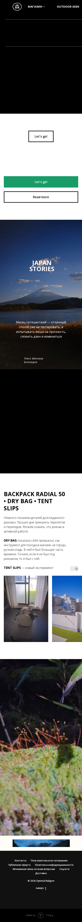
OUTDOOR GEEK (68, 6)
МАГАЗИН (35, 6)
